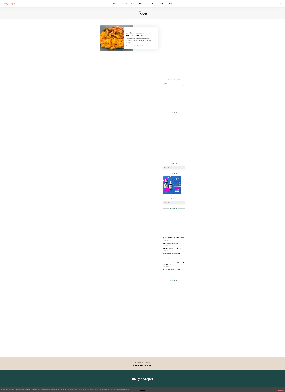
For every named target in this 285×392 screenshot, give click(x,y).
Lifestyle (161, 3)
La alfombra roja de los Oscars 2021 (172, 248)
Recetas (134, 30)
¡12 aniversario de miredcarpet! (170, 243)
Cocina (151, 3)
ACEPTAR (142, 390)
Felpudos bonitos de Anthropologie (171, 253)
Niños (170, 3)
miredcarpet (144, 365)
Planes (141, 3)
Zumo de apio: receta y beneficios (171, 269)
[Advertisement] (174, 51)
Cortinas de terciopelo (168, 274)
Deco (133, 3)
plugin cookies (281, 390)
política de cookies (110, 389)
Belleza (124, 3)
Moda (115, 3)
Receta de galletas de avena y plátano (173, 258)
